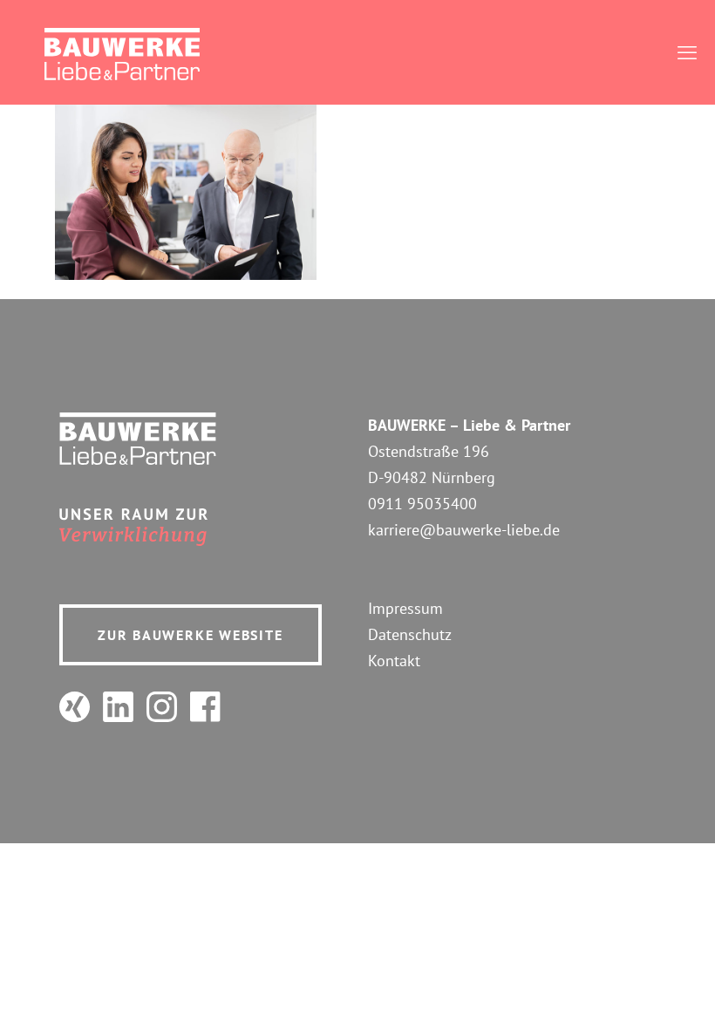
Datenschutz (410, 634)
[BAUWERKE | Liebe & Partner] (122, 52)
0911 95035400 (422, 504)
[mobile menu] (687, 52)
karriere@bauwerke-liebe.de (464, 530)
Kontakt (394, 661)
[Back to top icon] (631, 993)
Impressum (405, 608)
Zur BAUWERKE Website (190, 635)
